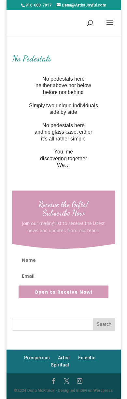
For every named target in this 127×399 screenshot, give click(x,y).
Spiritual (60, 364)
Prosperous (37, 357)
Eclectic (86, 357)
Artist (64, 357)
